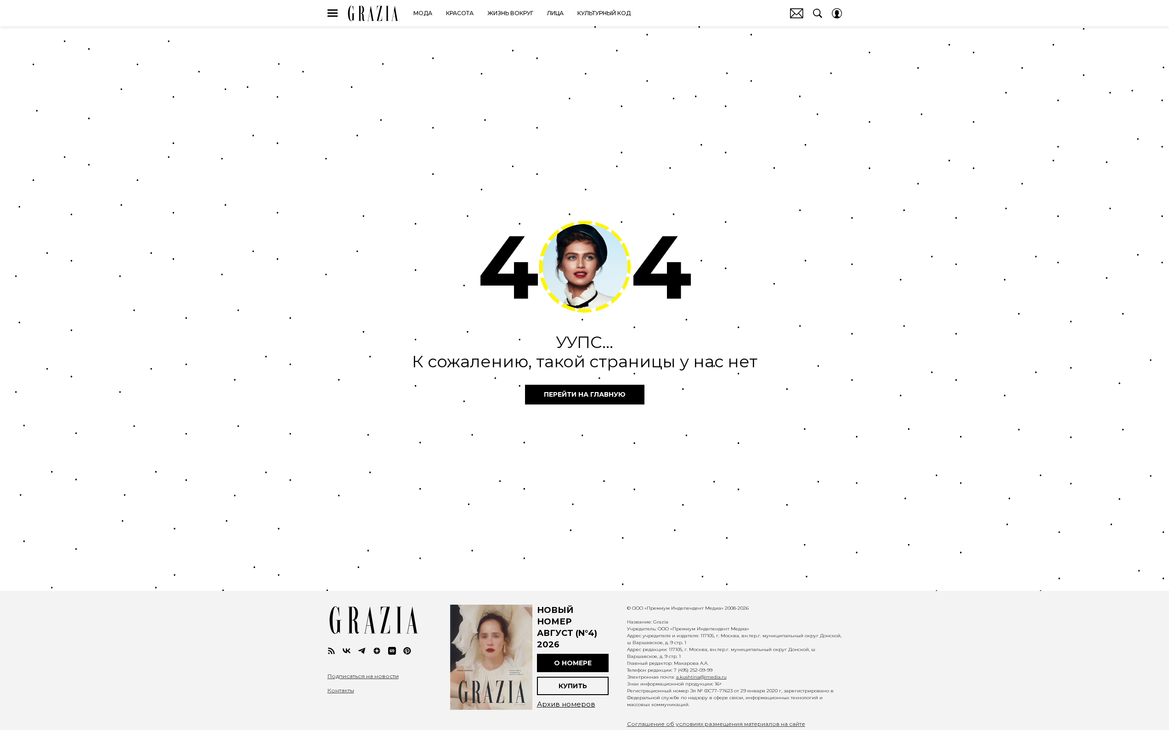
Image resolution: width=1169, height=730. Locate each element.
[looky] (392, 651)
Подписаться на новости (363, 676)
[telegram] (362, 651)
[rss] (331, 651)
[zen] (377, 651)
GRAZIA (373, 13)
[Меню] (333, 13)
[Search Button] (818, 13)
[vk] (346, 651)
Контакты (341, 690)
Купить (573, 686)
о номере (573, 663)
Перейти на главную (585, 394)
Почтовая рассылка (796, 13)
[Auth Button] (837, 13)
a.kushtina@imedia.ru (701, 677)
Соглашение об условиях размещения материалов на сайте (716, 723)
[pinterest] (407, 651)
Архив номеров (566, 704)
